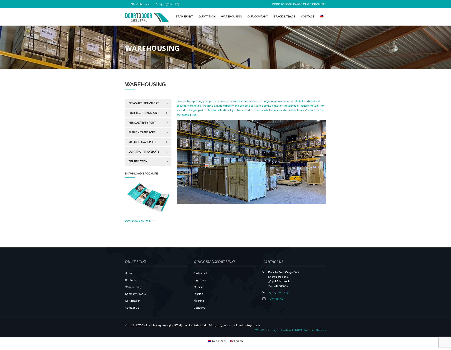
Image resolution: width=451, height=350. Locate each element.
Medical (198, 287)
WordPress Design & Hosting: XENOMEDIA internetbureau (290, 330)
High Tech (200, 280)
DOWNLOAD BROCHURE (138, 221)
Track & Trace (284, 16)
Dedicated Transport (144, 103)
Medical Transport (142, 122)
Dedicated (200, 273)
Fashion (198, 294)
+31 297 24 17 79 (170, 4)
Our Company (258, 16)
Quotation (207, 16)
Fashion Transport (142, 132)
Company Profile (135, 294)
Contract (199, 307)
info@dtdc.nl (142, 4)
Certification (138, 161)
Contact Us (132, 307)
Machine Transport (142, 142)
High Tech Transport (144, 113)
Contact (308, 16)
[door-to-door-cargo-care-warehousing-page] (251, 162)
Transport (184, 16)
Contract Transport (144, 151)
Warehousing (231, 16)
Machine (199, 300)
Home (128, 273)
